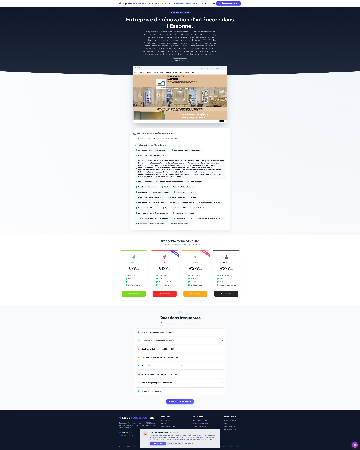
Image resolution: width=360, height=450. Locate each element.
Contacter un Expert (200, 426)
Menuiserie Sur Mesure (182, 224)
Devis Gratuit (181, 218)
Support (198, 3)
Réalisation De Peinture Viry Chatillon (188, 150)
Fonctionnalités (166, 420)
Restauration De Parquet (210, 203)
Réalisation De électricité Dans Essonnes (179, 187)
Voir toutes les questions (180, 401)
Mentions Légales (230, 420)
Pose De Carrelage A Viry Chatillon (183, 197)
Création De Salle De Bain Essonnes (151, 155)
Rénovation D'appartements (183, 203)
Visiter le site (178, 60)
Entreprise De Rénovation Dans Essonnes (153, 192)
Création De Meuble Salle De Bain (150, 197)
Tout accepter (159, 443)
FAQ (189, 3)
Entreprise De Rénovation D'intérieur (151, 203)
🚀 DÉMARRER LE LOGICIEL (228, 3)
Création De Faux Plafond (186, 192)
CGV (226, 423)
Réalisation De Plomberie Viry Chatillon (152, 150)
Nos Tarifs (164, 423)
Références (180, 3)
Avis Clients (167, 3)
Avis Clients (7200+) (200, 420)
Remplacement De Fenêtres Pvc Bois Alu (153, 213)
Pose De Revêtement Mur (147, 187)
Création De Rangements (184, 213)
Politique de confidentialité (198, 437)
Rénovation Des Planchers (148, 208)
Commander (133, 294)
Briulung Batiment (145, 182)
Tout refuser (189, 443)
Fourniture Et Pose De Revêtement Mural (208, 218)
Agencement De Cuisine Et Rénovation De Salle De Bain (185, 208)
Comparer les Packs (168, 426)
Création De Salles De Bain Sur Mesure (152, 224)
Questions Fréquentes (201, 423)
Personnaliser (175, 443)
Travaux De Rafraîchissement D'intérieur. (153, 218)
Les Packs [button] (154, 3)
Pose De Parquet (196, 182)
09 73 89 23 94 (209, 3)
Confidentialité (229, 426)
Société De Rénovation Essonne (171, 182)
